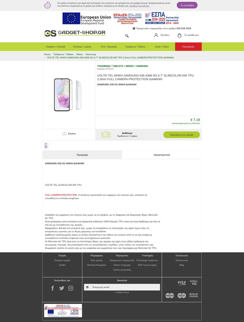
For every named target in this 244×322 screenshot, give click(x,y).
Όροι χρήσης (97, 260)
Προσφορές (188, 46)
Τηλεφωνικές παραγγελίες (122, 260)
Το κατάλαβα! (187, 5)
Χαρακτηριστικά (162, 154)
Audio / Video (162, 46)
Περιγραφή (82, 154)
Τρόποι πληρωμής (122, 265)
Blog (182, 265)
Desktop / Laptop (82, 46)
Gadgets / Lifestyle (55, 46)
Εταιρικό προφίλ (62, 260)
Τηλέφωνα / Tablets (135, 46)
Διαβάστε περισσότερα (139, 6)
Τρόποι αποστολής (122, 270)
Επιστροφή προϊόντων (147, 260)
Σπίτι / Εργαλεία (109, 46)
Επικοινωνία (182, 260)
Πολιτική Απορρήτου (96, 265)
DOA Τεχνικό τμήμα (147, 265)
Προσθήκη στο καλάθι (181, 135)
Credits (62, 265)
